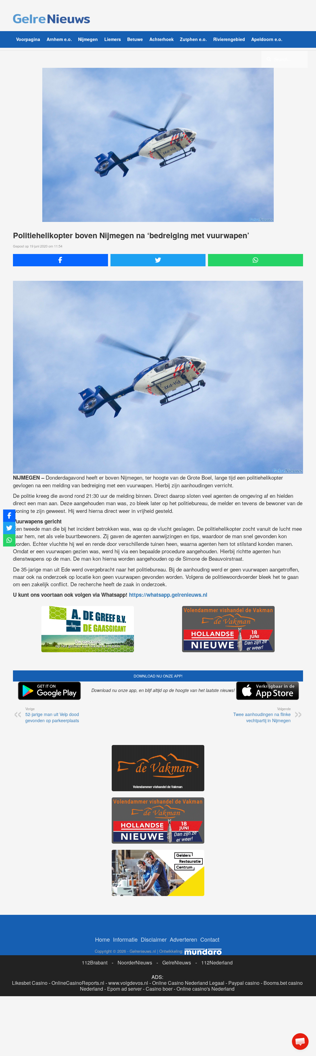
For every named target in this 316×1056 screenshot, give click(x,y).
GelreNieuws (176, 962)
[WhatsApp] (255, 260)
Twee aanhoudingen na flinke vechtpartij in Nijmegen (262, 714)
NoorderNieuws (135, 962)
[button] (300, 1041)
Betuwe (135, 39)
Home (102, 939)
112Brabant (94, 962)
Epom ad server (124, 988)
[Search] (269, 59)
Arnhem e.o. (59, 39)
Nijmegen (88, 39)
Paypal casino (244, 982)
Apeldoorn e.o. (266, 39)
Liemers (112, 39)
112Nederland (217, 962)
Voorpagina (28, 39)
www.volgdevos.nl (128, 982)
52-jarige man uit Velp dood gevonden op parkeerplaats (52, 714)
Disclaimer (154, 939)
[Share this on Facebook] (60, 260)
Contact (209, 939)
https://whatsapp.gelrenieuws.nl (168, 594)
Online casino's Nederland (206, 988)
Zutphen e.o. (193, 39)
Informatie (125, 939)
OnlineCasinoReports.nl (78, 982)
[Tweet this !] (158, 260)
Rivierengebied (229, 39)
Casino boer (159, 988)
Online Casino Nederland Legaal (188, 982)
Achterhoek (161, 39)
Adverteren (183, 939)
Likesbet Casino (30, 982)
